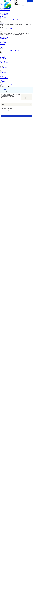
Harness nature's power (4, 14)
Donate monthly (2, 56)
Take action (2, 60)
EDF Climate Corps (3, 64)
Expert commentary (3, 75)
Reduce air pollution (3, 17)
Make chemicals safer (3, 16)
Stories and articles (3, 77)
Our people (2, 40)
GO (8, 86)
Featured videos (2, 76)
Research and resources (4, 78)
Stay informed (2, 81)
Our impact (2, 23)
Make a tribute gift (3, 58)
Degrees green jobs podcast (4, 65)
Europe (1, 45)
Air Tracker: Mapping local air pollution (6, 28)
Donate (1, 55)
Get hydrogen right (3, 9)
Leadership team (3, 42)
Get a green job (2, 63)
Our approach (2, 35)
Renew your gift (2, 57)
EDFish (5, 87)
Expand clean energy (3, 7)
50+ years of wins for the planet (5, 26)
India (1, 46)
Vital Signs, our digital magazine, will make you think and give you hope (11, 84)
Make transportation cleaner (5, 10)
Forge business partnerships (4, 37)
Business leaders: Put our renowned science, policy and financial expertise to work (13, 49)
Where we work (2, 44)
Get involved (2, 53)
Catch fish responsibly (3, 12)
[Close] (32, 0)
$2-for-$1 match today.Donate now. (3, 68)
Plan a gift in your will (3, 59)
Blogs (1, 80)
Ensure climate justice (3, 38)
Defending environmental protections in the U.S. (8, 20)
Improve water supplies (4, 13)
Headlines (1, 74)
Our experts (2, 41)
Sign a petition (2, 61)
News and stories (3, 72)
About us (1, 32)
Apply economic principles (4, 36)
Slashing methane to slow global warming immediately (9, 19)
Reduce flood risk (3, 15)
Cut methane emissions (4, 8)
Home (2, 87)
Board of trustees (3, 43)
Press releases (2, 79)
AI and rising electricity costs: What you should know (8, 83)
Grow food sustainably (3, 11)
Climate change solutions (4, 4)
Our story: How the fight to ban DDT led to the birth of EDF (9, 50)
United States (2, 47)
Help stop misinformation (4, 62)
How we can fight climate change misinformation (8, 69)
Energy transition (3, 6)
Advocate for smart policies (4, 39)
